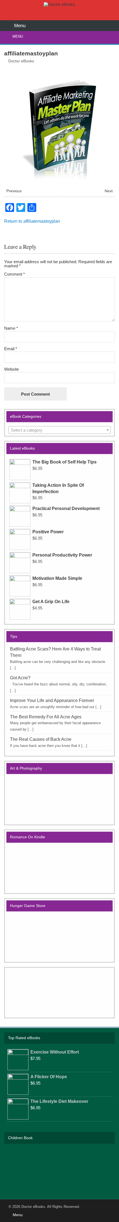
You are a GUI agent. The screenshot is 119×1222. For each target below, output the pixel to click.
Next (109, 191)
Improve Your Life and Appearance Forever (52, 700)
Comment (14, 274)
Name (11, 328)
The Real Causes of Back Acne (40, 739)
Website (11, 369)
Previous (14, 191)
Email (10, 349)
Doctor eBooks (21, 61)
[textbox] (60, 430)
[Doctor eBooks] (59, 4)
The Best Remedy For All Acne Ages (45, 716)
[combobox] (59, 430)
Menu (17, 36)
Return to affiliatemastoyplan (32, 221)
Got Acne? (20, 677)
